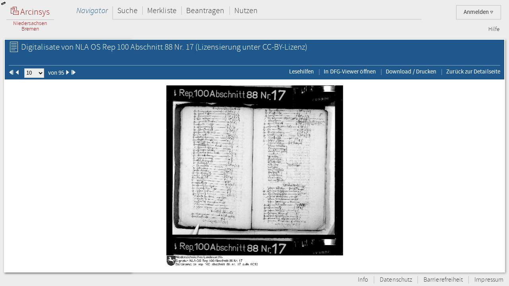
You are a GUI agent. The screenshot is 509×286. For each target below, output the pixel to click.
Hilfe (493, 29)
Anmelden (477, 12)
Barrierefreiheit (443, 280)
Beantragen (205, 10)
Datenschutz (396, 280)
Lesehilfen (301, 71)
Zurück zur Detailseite (473, 71)
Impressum (488, 280)
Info (363, 280)
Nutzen (246, 10)
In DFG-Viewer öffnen (350, 71)
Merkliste (162, 10)
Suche (127, 10)
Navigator (92, 10)
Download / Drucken (411, 71)
